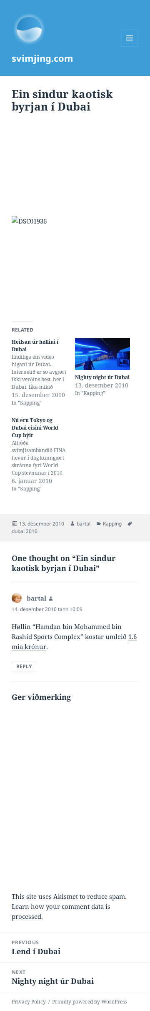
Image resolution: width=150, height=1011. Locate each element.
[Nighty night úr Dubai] (102, 354)
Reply (24, 666)
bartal (83, 523)
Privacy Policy (29, 1001)
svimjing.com (42, 58)
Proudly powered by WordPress (89, 1001)
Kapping (112, 523)
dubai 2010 (25, 531)
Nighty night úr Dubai (102, 377)
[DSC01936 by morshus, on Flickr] (75, 263)
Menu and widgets (129, 46)
